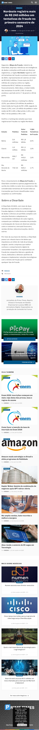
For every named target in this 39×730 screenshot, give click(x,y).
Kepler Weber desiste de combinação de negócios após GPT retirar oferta (19, 487)
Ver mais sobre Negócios (18, 695)
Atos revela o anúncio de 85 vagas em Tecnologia (18, 546)
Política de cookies (22, 722)
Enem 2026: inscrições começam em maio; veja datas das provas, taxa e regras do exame (17, 397)
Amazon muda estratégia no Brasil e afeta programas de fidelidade (17, 458)
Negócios (19, 8)
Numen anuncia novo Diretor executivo (19, 585)
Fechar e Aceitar (22, 725)
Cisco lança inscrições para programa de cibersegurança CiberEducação (19, 617)
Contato (29, 725)
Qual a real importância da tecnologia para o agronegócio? (19, 648)
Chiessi (13, 30)
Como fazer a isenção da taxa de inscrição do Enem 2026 (16, 428)
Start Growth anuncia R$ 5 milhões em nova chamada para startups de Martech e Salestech (19, 681)
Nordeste (7, 273)
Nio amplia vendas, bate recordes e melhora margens (17, 517)
